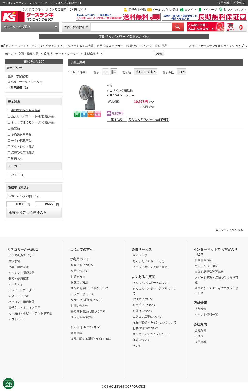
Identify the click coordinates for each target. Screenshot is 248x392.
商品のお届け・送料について (89, 288)
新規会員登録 (137, 9)
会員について (79, 271)
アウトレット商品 (22, 146)
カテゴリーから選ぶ (17, 27)
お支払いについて (144, 305)
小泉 (17, 175)
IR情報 (199, 336)
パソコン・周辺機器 (21, 301)
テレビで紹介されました (47, 46)
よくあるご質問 (56, 9)
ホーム (9, 54)
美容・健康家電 (18, 278)
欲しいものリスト (235, 9)
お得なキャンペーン (139, 46)
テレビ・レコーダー (21, 290)
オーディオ (15, 284)
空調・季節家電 (74, 27)
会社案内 (240, 3)
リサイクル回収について (87, 300)
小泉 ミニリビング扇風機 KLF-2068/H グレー (120, 90)
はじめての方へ (33, 9)
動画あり (17, 158)
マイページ (209, 9)
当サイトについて (82, 265)
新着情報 (76, 333)
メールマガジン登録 (165, 9)
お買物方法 (78, 276)
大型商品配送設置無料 (209, 272)
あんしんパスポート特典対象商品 (33, 116)
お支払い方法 (79, 282)
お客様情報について (146, 328)
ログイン (190, 9)
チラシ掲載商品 (21, 140)
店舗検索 (200, 309)
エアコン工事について (147, 316)
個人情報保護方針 (82, 317)
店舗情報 (200, 303)
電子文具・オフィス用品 (24, 307)
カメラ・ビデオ (18, 296)
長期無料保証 (203, 260)
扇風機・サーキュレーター (61, 54)
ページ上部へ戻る (231, 230)
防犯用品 (161, 46)
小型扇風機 (91, 54)
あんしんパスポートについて (151, 282)
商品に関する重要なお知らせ (89, 338)
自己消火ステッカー (110, 46)
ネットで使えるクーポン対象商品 (33, 122)
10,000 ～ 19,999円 (22, 196)
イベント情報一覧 (206, 314)
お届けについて (143, 310)
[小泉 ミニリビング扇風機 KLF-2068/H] (87, 100)
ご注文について (143, 299)
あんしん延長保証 (206, 266)
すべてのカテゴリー (21, 255)
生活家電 (14, 261)
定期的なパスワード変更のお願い (124, 36)
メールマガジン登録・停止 (150, 267)
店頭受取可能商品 (22, 152)
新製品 (15, 128)
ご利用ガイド (77, 9)
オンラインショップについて (151, 334)
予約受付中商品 (21, 134)
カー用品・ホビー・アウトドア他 (30, 313)
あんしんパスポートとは (149, 261)
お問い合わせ (79, 305)
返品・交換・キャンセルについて (154, 322)
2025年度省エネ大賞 (80, 46)
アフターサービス (82, 294)
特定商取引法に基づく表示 (88, 311)
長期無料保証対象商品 (25, 110)
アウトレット (17, 319)
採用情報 (223, 3)
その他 (137, 345)
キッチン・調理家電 (21, 272)
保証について (141, 339)
